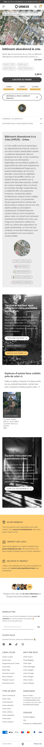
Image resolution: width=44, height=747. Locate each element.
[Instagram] (22, 644)
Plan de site (38, 744)
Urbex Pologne (28, 677)
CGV (24, 720)
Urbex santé (6, 719)
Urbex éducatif (7, 702)
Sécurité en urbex (8, 673)
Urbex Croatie (28, 680)
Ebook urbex (6, 660)
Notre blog (6, 670)
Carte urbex (6, 667)
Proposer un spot (8, 680)
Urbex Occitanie (23, 12)
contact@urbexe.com (32, 700)
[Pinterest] (3, 644)
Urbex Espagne (28, 670)
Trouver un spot (7, 657)
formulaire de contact (31, 705)
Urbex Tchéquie (28, 683)
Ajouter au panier (22, 80)
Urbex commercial (8, 695)
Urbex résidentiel (8, 715)
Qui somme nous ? (8, 683)
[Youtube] (10, 644)
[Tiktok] (16, 644)
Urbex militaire (7, 712)
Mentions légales (29, 717)
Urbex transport (7, 722)
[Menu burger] (3, 6)
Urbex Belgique (28, 660)
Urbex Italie (27, 663)
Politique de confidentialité (32, 724)
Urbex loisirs (6, 709)
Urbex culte (6, 699)
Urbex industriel (7, 705)
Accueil (5, 12)
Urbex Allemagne (29, 667)
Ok (38, 627)
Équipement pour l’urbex (10, 663)
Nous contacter (7, 677)
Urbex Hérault (34, 12)
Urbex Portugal (28, 673)
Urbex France (13, 12)
